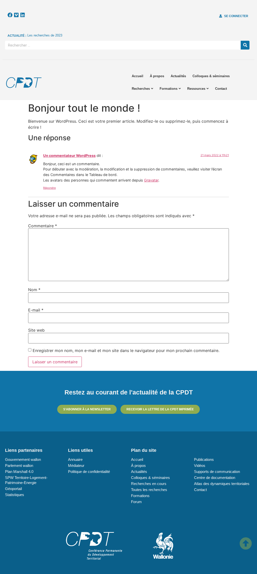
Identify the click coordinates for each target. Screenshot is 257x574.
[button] (233, 16)
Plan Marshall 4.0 (19, 471)
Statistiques (14, 495)
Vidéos (199, 465)
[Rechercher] (245, 45)
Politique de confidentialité (89, 471)
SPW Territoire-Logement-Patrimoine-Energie (26, 480)
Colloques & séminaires (211, 76)
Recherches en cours (148, 483)
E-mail (35, 310)
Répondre (49, 188)
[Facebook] (10, 15)
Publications (204, 459)
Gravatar (151, 180)
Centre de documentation (214, 477)
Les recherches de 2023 (44, 35)
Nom (34, 290)
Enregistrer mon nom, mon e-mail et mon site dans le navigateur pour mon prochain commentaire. (126, 350)
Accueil (137, 76)
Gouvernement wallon (23, 459)
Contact (221, 89)
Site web (36, 330)
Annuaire (75, 459)
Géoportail (13, 489)
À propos (157, 76)
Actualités (178, 76)
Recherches (141, 89)
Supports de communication (217, 471)
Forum (136, 502)
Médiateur (76, 465)
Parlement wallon (19, 465)
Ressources (196, 89)
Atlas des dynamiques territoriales (221, 483)
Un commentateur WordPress (69, 155)
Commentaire (42, 226)
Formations (168, 89)
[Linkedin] (22, 15)
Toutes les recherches (149, 490)
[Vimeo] (16, 15)
